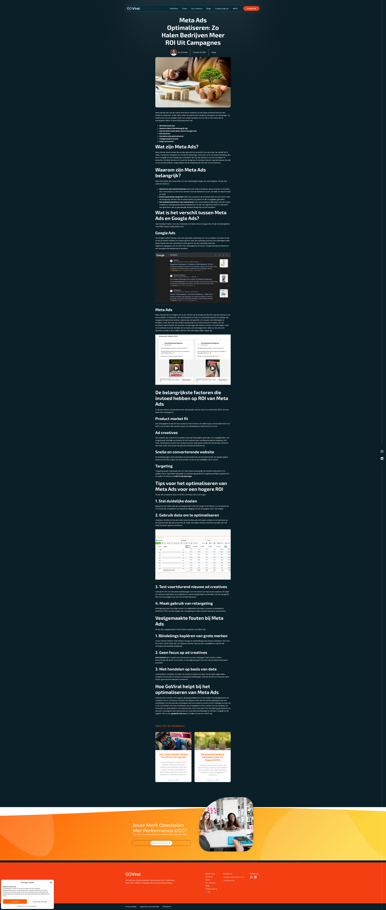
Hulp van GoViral (166, 141)
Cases (184, 8)
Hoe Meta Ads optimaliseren (171, 136)
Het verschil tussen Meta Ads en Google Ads (178, 131)
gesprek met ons (178, 713)
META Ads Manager (183, 476)
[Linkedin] (382, 459)
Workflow (174, 8)
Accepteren (15, 901)
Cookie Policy (21, 906)
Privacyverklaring (31, 906)
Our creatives (196, 8)
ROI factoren (164, 133)
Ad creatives (160, 657)
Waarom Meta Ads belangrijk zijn (173, 128)
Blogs (208, 8)
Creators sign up (221, 8)
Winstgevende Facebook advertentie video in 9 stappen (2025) (212, 757)
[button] (51, 883)
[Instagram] (382, 451)
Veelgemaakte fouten (168, 139)
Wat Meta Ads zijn (167, 126)
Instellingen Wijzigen (40, 901)
